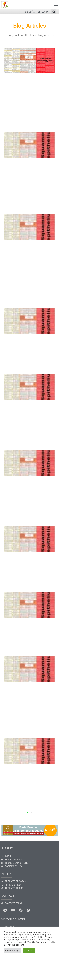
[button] (53, 11)
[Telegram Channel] (5, 910)
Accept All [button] (28, 950)
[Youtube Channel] (12, 910)
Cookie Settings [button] (12, 950)
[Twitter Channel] (28, 910)
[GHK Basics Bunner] (29, 834)
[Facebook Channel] (20, 910)
